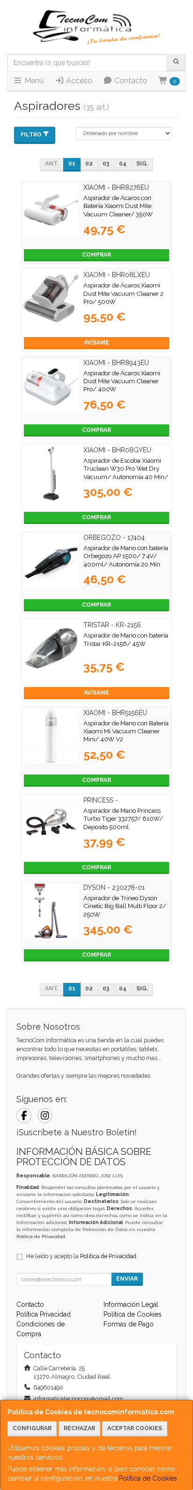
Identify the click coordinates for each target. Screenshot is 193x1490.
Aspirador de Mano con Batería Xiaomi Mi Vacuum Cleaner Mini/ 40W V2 (126, 731)
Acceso (78, 80)
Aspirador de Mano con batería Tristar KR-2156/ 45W (125, 639)
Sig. (142, 163)
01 (71, 163)
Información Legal (131, 1304)
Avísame (96, 342)
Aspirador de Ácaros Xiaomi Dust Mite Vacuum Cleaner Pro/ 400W (121, 381)
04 (122, 163)
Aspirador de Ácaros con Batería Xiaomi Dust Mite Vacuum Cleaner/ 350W (118, 206)
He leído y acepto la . (82, 1256)
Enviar (127, 1278)
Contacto (129, 80)
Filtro (31, 134)
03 (106, 163)
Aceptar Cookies (134, 1428)
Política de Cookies (148, 1478)
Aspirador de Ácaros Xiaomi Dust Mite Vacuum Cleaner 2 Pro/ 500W (123, 293)
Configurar (32, 1428)
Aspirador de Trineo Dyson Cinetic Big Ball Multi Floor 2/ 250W (124, 906)
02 (89, 163)
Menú (33, 80)
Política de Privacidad (40, 1236)
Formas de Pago (129, 1324)
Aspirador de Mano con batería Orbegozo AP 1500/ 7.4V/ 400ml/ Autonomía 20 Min (125, 556)
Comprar (96, 254)
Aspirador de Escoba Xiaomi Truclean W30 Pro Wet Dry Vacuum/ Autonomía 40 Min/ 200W (125, 472)
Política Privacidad (43, 1314)
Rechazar (79, 1428)
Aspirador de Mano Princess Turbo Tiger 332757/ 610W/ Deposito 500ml (123, 819)
